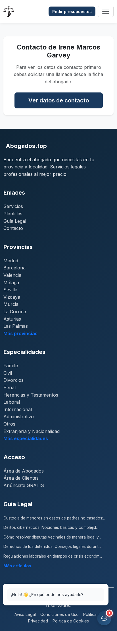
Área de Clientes (21, 478)
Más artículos (17, 565)
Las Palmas (15, 326)
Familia (10, 365)
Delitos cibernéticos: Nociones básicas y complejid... (51, 527)
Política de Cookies (71, 620)
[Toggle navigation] (106, 11)
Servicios (13, 206)
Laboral (11, 402)
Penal (9, 387)
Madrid (10, 260)
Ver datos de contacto (58, 100)
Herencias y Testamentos (30, 395)
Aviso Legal (25, 614)
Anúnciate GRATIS (23, 485)
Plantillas (12, 213)
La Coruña (14, 311)
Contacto (13, 228)
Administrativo (18, 416)
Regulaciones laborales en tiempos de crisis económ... (52, 556)
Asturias (12, 319)
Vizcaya (11, 297)
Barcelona (14, 268)
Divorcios (13, 380)
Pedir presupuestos (72, 11)
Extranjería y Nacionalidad (31, 431)
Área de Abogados (23, 471)
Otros (9, 424)
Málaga (11, 282)
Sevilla (10, 289)
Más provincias (20, 333)
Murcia (10, 304)
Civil (7, 373)
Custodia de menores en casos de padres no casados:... (54, 518)
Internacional (17, 409)
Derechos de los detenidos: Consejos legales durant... (52, 546)
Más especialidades (25, 438)
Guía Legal (14, 221)
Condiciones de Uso (59, 614)
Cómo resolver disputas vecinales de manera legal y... (52, 537)
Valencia (12, 275)
